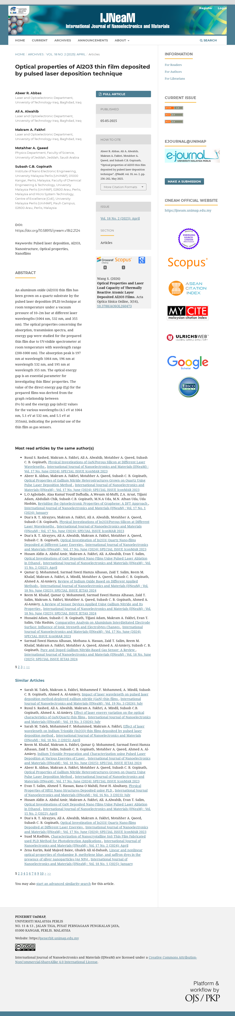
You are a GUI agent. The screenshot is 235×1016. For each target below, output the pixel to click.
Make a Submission (184, 181)
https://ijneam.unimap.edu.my (188, 210)
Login (222, 8)
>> (28, 667)
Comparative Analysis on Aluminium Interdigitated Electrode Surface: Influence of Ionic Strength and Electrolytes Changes (87, 624)
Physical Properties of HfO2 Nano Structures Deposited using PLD (82, 788)
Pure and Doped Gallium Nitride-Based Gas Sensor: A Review (88, 650)
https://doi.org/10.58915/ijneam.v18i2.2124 (47, 231)
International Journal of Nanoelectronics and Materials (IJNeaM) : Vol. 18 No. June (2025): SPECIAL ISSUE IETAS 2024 (86, 588)
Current (40, 40)
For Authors (173, 72)
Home (20, 54)
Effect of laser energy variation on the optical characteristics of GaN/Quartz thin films (84, 714)
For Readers (173, 65)
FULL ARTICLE (113, 94)
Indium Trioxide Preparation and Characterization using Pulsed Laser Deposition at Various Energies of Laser (85, 756)
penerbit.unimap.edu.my (59, 938)
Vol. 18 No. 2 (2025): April (66, 54)
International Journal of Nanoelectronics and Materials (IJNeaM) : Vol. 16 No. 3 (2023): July (86, 792)
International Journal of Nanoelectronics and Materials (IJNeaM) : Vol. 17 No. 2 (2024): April (82, 843)
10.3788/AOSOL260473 (114, 306)
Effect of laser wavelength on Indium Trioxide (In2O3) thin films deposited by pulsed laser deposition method (84, 731)
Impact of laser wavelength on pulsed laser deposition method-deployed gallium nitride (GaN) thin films (86, 696)
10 (42, 873)
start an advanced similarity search (63, 883)
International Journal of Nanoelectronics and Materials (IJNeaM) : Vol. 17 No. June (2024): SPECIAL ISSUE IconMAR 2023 (86, 468)
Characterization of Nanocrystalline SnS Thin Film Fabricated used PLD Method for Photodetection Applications (85, 838)
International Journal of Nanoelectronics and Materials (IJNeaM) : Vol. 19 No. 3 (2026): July (83, 701)
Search (210, 40)
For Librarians (175, 78)
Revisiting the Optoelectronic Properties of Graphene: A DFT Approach (93, 503)
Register (206, 8)
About (121, 40)
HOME (20, 40)
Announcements (93, 40)
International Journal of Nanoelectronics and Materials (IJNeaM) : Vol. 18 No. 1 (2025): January (78, 861)
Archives (62, 40)
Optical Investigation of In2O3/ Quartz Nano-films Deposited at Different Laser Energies (80, 542)
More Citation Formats (120, 187)
